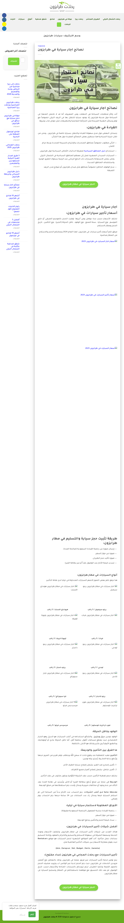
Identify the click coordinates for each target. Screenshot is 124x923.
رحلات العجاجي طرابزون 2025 (12, 146)
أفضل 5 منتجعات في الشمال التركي (12, 222)
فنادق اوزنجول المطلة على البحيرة (12, 134)
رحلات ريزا (79, 19)
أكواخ (30, 19)
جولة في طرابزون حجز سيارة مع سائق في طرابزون (11, 120)
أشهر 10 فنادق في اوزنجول (12, 234)
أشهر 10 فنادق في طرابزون (12, 197)
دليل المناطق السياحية (95, 151)
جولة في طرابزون (65, 19)
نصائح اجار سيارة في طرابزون (61, 50)
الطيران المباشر (93, 19)
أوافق (32, 914)
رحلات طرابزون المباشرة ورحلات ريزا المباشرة (11, 105)
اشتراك (13, 61)
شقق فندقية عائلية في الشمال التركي (12, 246)
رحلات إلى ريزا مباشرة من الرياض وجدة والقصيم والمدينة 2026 (13, 89)
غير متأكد (22, 915)
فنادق (52, 19)
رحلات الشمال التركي (111, 19)
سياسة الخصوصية (62, 913)
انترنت (12, 19)
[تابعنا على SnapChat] (4, 24)
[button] (59, 24)
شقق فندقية (40, 19)
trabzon (41, 46)
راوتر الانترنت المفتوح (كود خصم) (13, 209)
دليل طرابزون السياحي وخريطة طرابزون (11, 174)
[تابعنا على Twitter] (4, 28)
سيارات (21, 19)
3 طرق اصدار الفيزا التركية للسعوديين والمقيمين (13, 160)
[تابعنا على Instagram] (4, 20)
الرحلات (67, 25)
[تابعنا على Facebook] (4, 15)
